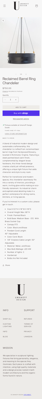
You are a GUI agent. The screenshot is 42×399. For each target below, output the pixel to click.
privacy (28, 331)
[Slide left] (15, 74)
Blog (5, 336)
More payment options (21, 119)
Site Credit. (27, 394)
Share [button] (7, 265)
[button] (4, 5)
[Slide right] (26, 74)
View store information (16, 134)
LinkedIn (28, 336)
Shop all (7, 319)
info (5, 331)
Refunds (28, 319)
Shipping (5, 91)
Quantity (6, 95)
